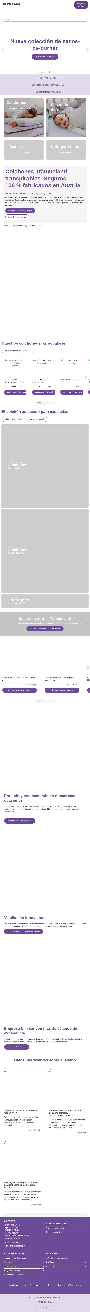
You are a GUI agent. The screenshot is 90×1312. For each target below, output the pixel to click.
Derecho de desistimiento (58, 1285)
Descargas (50, 1266)
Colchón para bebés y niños (20, 210)
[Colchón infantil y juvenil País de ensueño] (14, 368)
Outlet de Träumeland (55, 1228)
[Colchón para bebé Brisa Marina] (42, 368)
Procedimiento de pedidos (15, 1258)
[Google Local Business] (51, 1302)
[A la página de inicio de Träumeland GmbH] (35, 3)
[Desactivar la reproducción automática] (49, 72)
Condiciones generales (18, 1285)
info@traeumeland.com (13, 1242)
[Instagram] (39, 1302)
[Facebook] (36, 1302)
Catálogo (50, 1262)
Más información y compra (18, 392)
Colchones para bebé (44, 392)
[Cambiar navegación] (86, 15)
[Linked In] (48, 1302)
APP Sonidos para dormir (56, 1258)
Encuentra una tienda (55, 1232)
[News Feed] (53, 1302)
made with (42, 1308)
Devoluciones (10, 1266)
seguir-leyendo (34, 1130)
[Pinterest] (45, 1302)
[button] (2, 49)
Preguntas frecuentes (13, 1271)
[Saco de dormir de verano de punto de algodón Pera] (62, 659)
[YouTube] (42, 1302)
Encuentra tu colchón (81, 5)
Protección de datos (38, 1285)
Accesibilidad (75, 1285)
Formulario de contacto (13, 1246)
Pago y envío (9, 1262)
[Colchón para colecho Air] (70, 366)
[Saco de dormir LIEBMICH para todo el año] (19, 659)
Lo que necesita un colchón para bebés (23, 931)
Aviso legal (57, 1297)
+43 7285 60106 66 (21, 1236)
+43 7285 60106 (15, 1233)
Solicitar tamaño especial (14, 1275)
